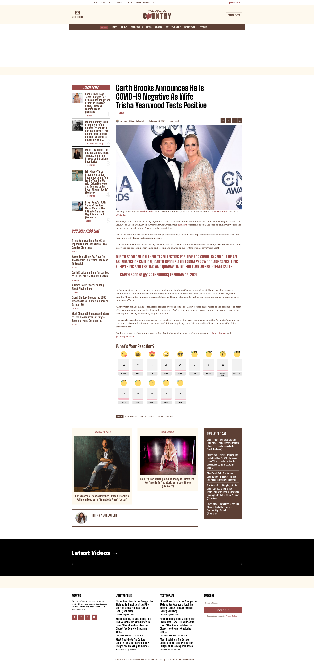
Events (75, 308)
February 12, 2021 (183, 274)
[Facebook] (223, 120)
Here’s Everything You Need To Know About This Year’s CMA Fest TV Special (90, 260)
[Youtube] (94, 617)
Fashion (89, 116)
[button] (211, 27)
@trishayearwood (125, 336)
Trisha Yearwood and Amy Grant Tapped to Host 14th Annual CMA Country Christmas (89, 244)
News (74, 267)
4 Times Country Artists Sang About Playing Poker (88, 286)
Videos (88, 221)
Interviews (90, 165)
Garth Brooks (147, 416)
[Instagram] (81, 617)
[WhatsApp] (239, 120)
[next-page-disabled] (240, 564)
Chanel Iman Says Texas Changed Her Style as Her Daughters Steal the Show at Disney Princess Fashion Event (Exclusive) (97, 103)
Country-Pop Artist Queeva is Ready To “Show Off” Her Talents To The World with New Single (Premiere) (168, 482)
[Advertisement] (157, 49)
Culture (76, 292)
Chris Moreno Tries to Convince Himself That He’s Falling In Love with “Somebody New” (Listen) (102, 497)
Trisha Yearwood (164, 416)
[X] (228, 120)
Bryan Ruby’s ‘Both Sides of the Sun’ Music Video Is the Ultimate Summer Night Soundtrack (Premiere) (95, 210)
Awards (75, 280)
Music (74, 251)
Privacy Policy (231, 616)
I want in (221, 610)
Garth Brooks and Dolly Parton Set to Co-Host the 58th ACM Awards (90, 274)
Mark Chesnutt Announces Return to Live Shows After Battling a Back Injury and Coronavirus (90, 317)
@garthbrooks (218, 333)
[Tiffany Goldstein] (118, 121)
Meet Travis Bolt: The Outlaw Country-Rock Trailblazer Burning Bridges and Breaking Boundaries (97, 155)
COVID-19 (120, 214)
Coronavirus (131, 416)
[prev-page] (73, 564)
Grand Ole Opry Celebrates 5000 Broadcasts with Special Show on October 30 (90, 301)
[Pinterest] (234, 120)
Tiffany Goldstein (137, 121)
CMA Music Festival (94, 144)
